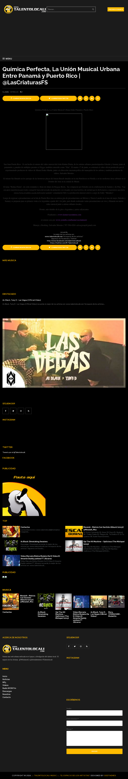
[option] (11, 603)
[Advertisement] (64, 37)
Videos (5, 685)
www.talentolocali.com (54, 236)
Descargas (7, 691)
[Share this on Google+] (80, 98)
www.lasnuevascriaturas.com (69, 214)
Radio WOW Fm (9, 688)
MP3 (4, 682)
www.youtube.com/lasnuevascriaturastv (71, 220)
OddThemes (110, 775)
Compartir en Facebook (21, 98)
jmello (7, 92)
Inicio (4, 676)
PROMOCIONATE (116, 9)
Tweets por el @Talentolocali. (13, 452)
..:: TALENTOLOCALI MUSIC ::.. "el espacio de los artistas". (61, 775)
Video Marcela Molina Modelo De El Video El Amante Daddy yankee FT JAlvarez (40, 557)
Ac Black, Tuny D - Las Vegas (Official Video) (21, 300)
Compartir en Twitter (59, 98)
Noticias (6, 679)
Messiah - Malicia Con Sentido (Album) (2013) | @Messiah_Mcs (103, 528)
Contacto (6, 697)
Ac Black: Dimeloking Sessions (34, 542)
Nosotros (6, 694)
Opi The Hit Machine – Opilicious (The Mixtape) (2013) (103, 543)
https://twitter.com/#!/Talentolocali (64, 243)
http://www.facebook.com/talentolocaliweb (64, 241)
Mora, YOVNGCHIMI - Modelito (114, 614)
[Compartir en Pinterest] (97, 98)
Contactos (25, 527)
